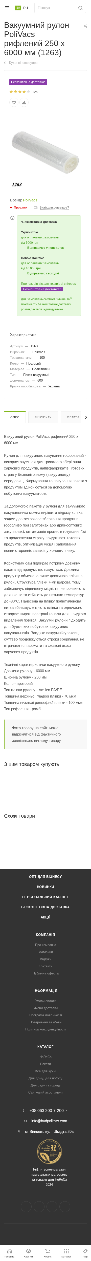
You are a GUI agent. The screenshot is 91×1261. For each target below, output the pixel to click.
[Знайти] (80, 8)
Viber (64, 1206)
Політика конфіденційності (45, 1029)
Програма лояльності (45, 1015)
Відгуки (45, 959)
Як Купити (43, 417)
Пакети (45, 1064)
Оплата (73, 417)
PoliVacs (30, 200)
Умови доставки (45, 1008)
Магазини (45, 952)
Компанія (45, 935)
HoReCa (45, 1057)
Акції (46, 917)
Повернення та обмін (45, 1022)
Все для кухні (45, 1071)
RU (25, 8)
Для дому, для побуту (45, 1078)
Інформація (45, 991)
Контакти (45, 966)
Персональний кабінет (45, 897)
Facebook (26, 1206)
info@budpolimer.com (49, 1121)
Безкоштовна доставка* (28, 82)
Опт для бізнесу (45, 877)
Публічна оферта (46, 973)
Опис (14, 417)
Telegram (52, 1206)
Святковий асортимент (45, 1092)
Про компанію (45, 945)
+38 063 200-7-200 (47, 1111)
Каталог (45, 1047)
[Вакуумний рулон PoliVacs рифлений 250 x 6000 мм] (45, 151)
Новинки (45, 887)
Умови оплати (45, 1001)
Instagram (39, 1206)
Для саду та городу (46, 1085)
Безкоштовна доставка (45, 907)
